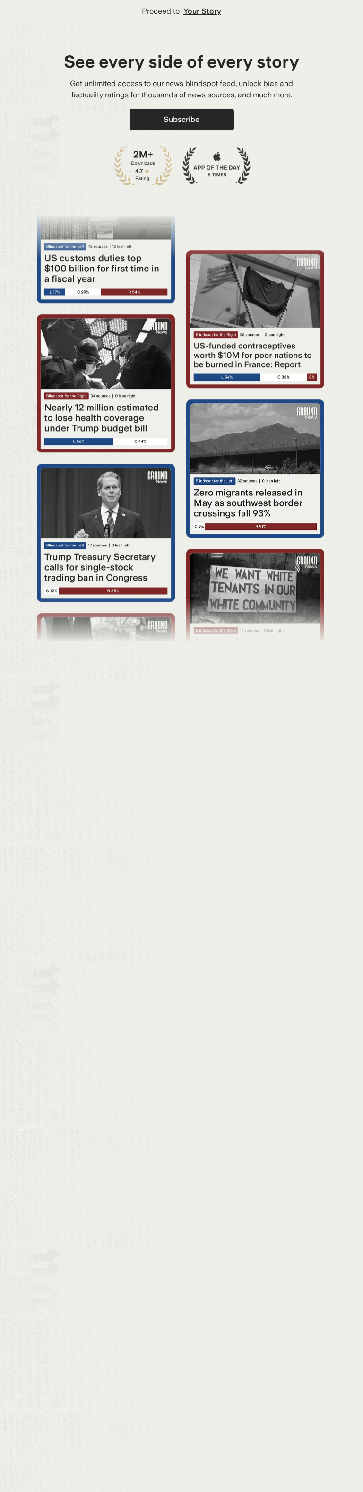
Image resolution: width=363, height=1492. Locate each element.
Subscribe (181, 119)
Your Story (202, 11)
